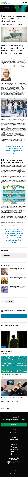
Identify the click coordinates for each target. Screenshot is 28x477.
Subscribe (13, 316)
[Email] (12, 301)
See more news (5, 408)
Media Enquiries (14, 439)
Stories (3, 24)
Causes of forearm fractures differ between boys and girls (18, 278)
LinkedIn (15, 447)
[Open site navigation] (26, 2)
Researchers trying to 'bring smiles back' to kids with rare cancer (17, 269)
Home (2, 7)
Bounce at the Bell (16, 177)
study (17, 61)
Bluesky (15, 451)
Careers (14, 435)
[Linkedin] (9, 301)
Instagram (15, 449)
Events (14, 437)
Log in (20, 2)
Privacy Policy (16, 473)
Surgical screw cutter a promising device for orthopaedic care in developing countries (17, 288)
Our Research (7, 7)
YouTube (15, 454)
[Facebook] (6, 301)
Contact (10, 473)
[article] (14, 342)
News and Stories (15, 7)
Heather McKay (6, 255)
